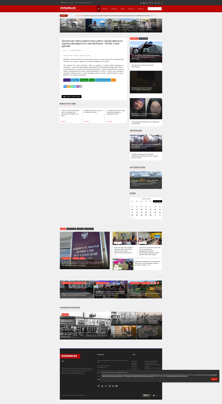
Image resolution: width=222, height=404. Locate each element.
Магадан (114, 9)
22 (155, 212)
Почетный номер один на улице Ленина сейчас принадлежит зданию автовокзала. (84, 333)
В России (109, 121)
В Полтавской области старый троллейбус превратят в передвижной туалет (116, 112)
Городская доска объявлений (153, 364)
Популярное (134, 38)
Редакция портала (134, 363)
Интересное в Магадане (151, 361)
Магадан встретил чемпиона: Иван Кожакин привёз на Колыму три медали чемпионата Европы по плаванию (149, 25)
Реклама (147, 366)
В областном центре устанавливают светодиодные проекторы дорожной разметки (124, 26)
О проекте (134, 366)
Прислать (141, 9)
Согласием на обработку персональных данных (139, 376)
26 (141, 215)
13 (146, 209)
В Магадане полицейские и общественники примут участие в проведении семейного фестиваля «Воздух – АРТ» (147, 263)
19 (141, 212)
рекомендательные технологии (177, 376)
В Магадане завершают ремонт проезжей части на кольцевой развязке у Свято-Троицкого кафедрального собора (145, 181)
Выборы (82, 258)
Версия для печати (67, 55)
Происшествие (71, 228)
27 (146, 215)
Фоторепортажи (137, 167)
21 (150, 212)
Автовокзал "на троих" (71, 330)
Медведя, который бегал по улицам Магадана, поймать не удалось (72, 26)
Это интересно (89, 228)
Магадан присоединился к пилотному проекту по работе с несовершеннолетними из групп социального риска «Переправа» (110, 293)
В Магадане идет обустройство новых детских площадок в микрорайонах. (144, 294)
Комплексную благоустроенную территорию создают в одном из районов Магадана (76, 294)
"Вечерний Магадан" (150, 363)
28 (150, 215)
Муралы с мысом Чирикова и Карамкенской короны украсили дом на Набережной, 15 (98, 26)
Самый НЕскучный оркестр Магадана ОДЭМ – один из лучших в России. (122, 336)
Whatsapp (85, 80)
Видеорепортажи (66, 283)
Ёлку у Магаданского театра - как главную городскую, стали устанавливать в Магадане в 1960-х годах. (123, 322)
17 (132, 212)
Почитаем (65, 314)
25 (137, 215)
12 (141, 209)
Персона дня (136, 130)
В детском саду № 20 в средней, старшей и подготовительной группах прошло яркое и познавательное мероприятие (123, 250)
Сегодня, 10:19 (117, 243)
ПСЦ (115, 255)
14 (150, 209)
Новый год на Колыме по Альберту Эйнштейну (149, 314)
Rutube (92, 80)
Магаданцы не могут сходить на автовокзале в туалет (93, 111)
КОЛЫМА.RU (68, 8)
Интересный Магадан (103, 80)
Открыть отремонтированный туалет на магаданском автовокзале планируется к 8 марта (70, 113)
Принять (214, 379)
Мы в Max (67, 80)
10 (132, 209)
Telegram (76, 80)
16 (160, 209)
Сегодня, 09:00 (142, 243)
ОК (114, 80)
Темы (122, 9)
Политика (80, 228)
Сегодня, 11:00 (66, 258)
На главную (134, 361)
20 (146, 212)
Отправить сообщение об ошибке (82, 55)
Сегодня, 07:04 (117, 268)
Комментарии (143, 38)
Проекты (131, 9)
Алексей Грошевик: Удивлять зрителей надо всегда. (122, 332)
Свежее (63, 228)
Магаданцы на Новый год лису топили (122, 317)
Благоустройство (78, 283)
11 (137, 209)
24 (132, 215)
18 (137, 212)
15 (155, 209)
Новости (104, 9)
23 (160, 212)
